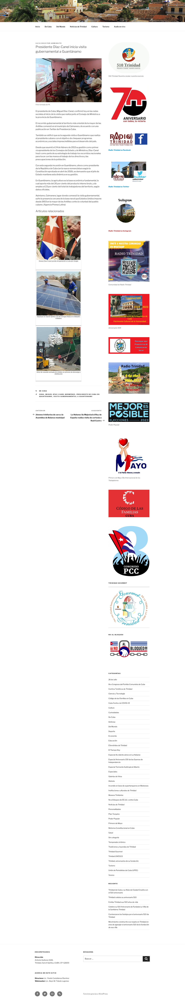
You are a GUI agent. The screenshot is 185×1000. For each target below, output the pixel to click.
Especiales (112, 772)
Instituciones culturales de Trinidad (122, 790)
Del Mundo (60, 27)
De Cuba (48, 27)
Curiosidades (113, 712)
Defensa (111, 722)
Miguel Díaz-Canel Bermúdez (60, 394)
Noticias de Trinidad (78, 27)
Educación (112, 741)
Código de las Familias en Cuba (120, 698)
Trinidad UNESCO (115, 856)
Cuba (41, 394)
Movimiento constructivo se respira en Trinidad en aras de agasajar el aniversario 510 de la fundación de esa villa (128, 924)
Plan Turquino (114, 814)
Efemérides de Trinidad (117, 745)
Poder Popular (114, 819)
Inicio (37, 27)
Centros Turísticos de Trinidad (120, 689)
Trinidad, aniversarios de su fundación (123, 861)
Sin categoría (113, 837)
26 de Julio (112, 679)
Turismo (105, 27)
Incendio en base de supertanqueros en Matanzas (128, 786)
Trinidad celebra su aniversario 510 (122, 897)
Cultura (94, 27)
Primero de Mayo (115, 823)
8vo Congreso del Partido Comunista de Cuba (126, 684)
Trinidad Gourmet (115, 851)
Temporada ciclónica (116, 842)
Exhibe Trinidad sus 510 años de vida (123, 902)
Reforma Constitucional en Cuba (121, 828)
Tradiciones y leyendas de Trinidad (122, 847)
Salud (110, 833)
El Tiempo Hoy (114, 750)
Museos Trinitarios (115, 795)
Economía (112, 736)
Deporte (111, 731)
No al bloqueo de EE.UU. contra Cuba (123, 800)
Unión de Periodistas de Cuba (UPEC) (123, 870)
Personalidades (114, 809)
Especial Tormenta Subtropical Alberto (123, 767)
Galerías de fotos (115, 776)
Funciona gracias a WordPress (95, 994)
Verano (111, 875)
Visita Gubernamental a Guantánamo (73, 396)
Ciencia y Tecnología (116, 694)
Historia (111, 781)
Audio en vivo (119, 27)
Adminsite (56, 43)
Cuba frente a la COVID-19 (119, 703)
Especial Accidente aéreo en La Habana (124, 755)
